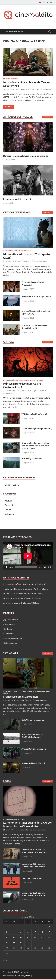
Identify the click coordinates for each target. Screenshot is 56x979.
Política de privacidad (13, 638)
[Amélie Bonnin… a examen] (11, 749)
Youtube (8, 500)
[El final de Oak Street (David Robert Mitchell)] (11, 325)
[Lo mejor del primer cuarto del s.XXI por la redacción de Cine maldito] (28, 787)
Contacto (7, 629)
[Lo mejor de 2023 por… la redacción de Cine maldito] (11, 893)
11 (14, 937)
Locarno (39, 380)
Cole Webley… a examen (32, 720)
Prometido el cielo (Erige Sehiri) (36, 296)
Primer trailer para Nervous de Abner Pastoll (23, 593)
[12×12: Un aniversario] (11, 878)
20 (28, 942)
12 (21, 937)
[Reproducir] (6, 567)
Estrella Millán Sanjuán (29, 391)
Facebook (9, 505)
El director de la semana (31, 691)
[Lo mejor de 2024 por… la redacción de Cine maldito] (11, 864)
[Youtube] (40, 2)
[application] (28, 556)
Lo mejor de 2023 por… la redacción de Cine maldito (33, 894)
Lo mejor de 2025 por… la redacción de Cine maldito (33, 850)
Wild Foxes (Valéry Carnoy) (34, 414)
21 (35, 942)
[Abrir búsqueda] (49, 32)
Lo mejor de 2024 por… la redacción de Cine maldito (33, 865)
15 (42, 937)
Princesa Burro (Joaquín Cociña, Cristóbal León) (24, 584)
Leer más (7, 106)
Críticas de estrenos (22, 251)
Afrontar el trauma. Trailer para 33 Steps (21, 603)
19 (21, 942)
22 (42, 942)
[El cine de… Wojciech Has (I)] (28, 180)
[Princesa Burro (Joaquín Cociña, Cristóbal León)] (28, 363)
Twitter (8, 509)
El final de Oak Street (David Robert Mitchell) (34, 326)
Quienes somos (10, 643)
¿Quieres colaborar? (12, 619)
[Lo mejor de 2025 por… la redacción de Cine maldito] (11, 849)
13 (28, 937)
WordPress (19, 976)
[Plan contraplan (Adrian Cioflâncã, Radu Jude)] (11, 734)
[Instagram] (51, 2)
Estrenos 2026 (11, 484)
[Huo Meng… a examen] (11, 458)
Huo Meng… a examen (31, 458)
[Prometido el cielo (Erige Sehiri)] (11, 297)
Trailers (14, 79)
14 (35, 937)
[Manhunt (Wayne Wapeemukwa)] (11, 428)
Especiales (8, 633)
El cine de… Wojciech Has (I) (17, 199)
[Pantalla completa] (49, 567)
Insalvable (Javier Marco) (33, 763)
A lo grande (8, 251)
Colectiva (15, 819)
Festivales (30, 380)
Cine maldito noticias (26, 89)
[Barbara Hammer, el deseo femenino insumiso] (28, 136)
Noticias (6, 79)
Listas (23, 819)
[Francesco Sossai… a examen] (28, 659)
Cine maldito (25, 261)
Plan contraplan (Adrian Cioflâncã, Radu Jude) (32, 735)
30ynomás (7, 691)
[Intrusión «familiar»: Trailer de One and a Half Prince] (28, 62)
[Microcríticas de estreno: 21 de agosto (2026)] (28, 233)
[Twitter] (47, 2)
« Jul (5, 960)
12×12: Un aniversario (31, 878)
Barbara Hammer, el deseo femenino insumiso (25, 156)
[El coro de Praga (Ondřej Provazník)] (11, 282)
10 (7, 937)
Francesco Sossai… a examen (20, 696)
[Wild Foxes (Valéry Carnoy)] (11, 414)
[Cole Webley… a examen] (11, 720)
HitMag (28, 976)
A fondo (6, 380)
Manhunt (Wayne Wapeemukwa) (36, 428)
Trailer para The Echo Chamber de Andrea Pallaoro (25, 589)
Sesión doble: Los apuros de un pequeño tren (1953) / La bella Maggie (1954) (35, 446)
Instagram (9, 514)
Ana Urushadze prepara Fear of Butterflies (22, 598)
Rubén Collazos (25, 700)
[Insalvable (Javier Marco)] (11, 763)
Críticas (14, 380)
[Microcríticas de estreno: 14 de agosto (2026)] (11, 311)
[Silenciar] (45, 567)
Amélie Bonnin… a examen (33, 749)
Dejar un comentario (43, 89)
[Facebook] (43, 2)
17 (7, 942)
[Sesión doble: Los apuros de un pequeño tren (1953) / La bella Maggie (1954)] (11, 443)
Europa (22, 380)
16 (49, 937)
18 (14, 942)
